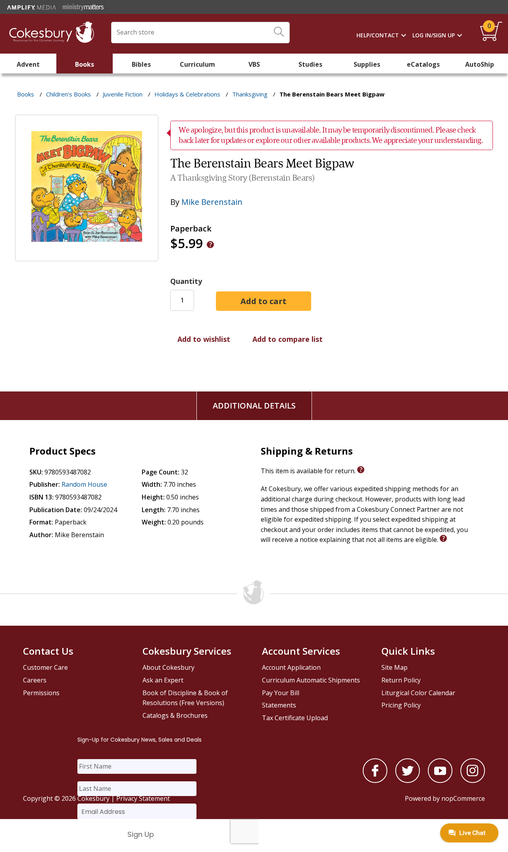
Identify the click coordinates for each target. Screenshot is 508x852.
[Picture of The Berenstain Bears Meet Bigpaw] (86, 255)
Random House (84, 484)
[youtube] (440, 780)
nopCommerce (463, 798)
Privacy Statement (143, 798)
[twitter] (407, 780)
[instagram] (472, 780)
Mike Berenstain (211, 202)
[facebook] (375, 780)
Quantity (186, 281)
